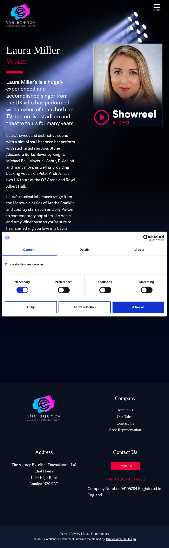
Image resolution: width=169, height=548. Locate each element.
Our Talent (125, 416)
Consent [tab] (29, 249)
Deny (31, 307)
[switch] (64, 290)
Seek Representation (125, 430)
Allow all (138, 307)
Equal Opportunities (96, 533)
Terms (64, 533)
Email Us (125, 466)
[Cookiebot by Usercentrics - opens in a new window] (146, 238)
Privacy (75, 533)
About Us (125, 410)
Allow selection (85, 307)
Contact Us (125, 423)
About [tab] (139, 249)
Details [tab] (85, 249)
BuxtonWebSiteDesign (121, 539)
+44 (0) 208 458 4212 (125, 479)
